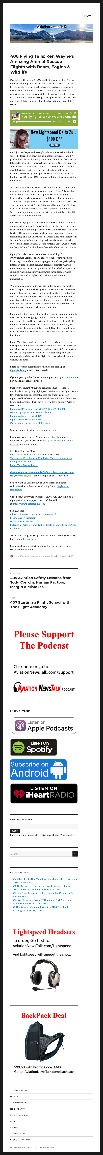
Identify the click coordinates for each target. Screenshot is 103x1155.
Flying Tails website (20, 461)
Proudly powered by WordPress (41, 1147)
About (13, 1121)
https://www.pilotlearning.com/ (29, 504)
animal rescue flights (47, 556)
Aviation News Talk (18, 1147)
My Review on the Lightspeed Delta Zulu (30, 423)
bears (58, 556)
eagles (64, 556)
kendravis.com (30, 539)
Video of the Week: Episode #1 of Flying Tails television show (41, 458)
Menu (87, 16)
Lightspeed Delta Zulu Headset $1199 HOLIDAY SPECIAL (37, 409)
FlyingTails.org (18, 370)
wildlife (71, 556)
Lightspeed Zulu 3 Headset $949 (26, 416)
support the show (65, 377)
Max (15, 556)
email (54, 430)
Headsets (14, 1096)
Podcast (33, 556)
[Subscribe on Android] (44, 769)
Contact (14, 1127)
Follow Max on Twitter (21, 521)
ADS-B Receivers (18, 1103)
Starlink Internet (18, 1090)
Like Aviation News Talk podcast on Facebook (33, 514)
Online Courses (17, 1133)
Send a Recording (19, 1115)
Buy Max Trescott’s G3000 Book (26, 454)
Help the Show (17, 1109)
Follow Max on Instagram (23, 518)
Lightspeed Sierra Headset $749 (26, 419)
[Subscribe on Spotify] (44, 747)
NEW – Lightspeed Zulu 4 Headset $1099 (30, 412)
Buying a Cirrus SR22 (20, 1139)
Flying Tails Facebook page (24, 465)
